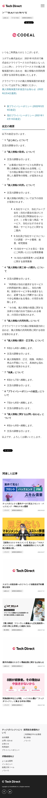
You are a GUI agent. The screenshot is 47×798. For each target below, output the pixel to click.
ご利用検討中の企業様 (32, 734)
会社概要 (5, 737)
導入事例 (27, 737)
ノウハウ (27, 740)
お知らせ (5, 18)
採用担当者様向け (27, 18)
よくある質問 (7, 761)
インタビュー (7, 764)
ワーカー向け (15, 18)
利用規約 (5, 746)
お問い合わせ (7, 740)
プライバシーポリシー (11, 750)
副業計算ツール (8, 767)
